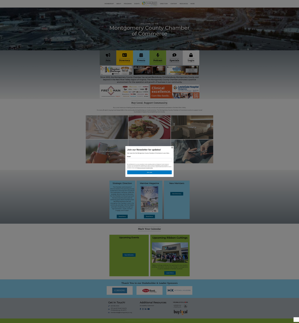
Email (129, 156)
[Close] (172, 147)
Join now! (149, 172)
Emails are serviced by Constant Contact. (145, 168)
